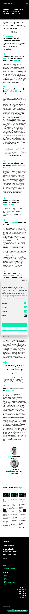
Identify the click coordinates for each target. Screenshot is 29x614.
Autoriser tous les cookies (14, 325)
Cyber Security (8, 545)
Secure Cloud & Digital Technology (10, 550)
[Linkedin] (5, 572)
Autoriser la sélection (15, 328)
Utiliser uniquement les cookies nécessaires (14, 332)
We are (6, 565)
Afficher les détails (20, 320)
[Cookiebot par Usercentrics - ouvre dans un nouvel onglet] (21, 280)
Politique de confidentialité (8, 604)
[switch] (25, 307)
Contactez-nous (9, 569)
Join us (5, 562)
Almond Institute (9, 554)
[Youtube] (7, 572)
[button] (24, 510)
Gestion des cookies (7, 606)
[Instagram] (9, 572)
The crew (6, 542)
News (5, 558)
